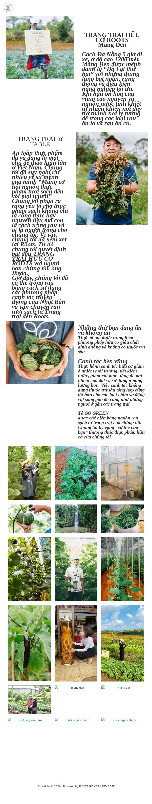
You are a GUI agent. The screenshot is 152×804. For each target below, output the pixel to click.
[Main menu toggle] (144, 8)
